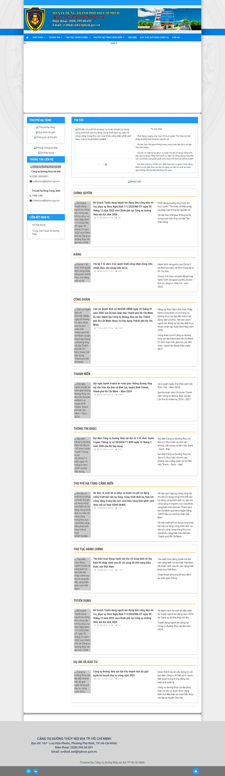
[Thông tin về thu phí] (46, 137)
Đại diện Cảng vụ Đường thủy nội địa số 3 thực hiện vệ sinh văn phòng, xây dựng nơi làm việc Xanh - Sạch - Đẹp (175, 443)
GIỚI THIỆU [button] (38, 37)
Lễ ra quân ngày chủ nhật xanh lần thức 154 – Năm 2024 (175, 386)
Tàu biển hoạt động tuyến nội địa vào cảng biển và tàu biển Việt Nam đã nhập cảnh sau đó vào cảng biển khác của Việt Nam (176, 564)
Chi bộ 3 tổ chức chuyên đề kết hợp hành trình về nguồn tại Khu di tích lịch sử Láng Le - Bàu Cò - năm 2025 (175, 281)
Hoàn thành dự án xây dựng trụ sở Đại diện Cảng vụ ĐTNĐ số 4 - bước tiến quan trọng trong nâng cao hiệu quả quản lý (175, 677)
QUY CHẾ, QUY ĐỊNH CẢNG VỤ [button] (154, 37)
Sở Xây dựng (38, 225)
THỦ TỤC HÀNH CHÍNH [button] (77, 37)
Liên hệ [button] (176, 37)
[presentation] (143, 129)
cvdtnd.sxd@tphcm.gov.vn (46, 181)
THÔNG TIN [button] (54, 37)
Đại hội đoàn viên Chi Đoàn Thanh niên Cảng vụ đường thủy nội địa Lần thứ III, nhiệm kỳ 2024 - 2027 (175, 396)
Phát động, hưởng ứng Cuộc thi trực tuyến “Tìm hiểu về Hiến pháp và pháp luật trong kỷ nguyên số (163, 137)
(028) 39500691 (40, 176)
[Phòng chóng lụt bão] (46, 147)
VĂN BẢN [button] (132, 37)
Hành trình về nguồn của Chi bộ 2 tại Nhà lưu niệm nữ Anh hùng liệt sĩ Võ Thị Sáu (176, 268)
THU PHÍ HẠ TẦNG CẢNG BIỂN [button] (108, 37)
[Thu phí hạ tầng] (46, 127)
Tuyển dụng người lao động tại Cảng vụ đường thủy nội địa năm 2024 (174, 626)
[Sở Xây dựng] (46, 152)
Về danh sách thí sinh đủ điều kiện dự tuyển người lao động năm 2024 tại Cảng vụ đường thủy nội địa (176, 614)
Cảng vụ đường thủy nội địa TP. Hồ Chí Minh (120, 762)
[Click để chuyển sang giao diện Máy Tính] (35, 771)
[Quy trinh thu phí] (46, 132)
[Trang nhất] (27, 37)
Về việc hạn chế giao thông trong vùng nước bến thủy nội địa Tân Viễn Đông (164, 146)
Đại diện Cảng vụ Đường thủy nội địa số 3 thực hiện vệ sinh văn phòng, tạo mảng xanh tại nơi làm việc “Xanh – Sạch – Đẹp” (175, 459)
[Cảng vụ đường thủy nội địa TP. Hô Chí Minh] (35, 19)
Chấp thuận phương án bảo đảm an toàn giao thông (174, 576)
